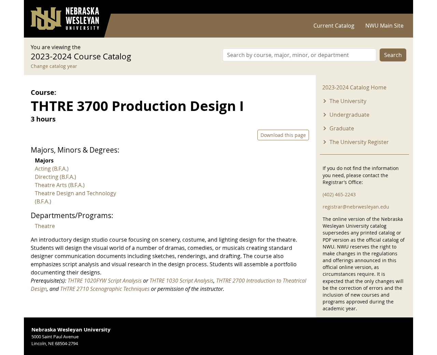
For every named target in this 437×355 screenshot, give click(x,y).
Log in (397, 7)
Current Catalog (333, 25)
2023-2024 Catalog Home (354, 87)
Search (393, 55)
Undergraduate (349, 114)
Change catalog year (54, 66)
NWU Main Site (384, 25)
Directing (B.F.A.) (55, 177)
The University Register (359, 142)
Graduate (341, 128)
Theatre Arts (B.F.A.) (60, 185)
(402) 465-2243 (339, 194)
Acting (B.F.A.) (52, 168)
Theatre (45, 226)
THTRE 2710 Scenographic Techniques (105, 289)
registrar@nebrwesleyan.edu (356, 206)
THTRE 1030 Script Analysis (181, 280)
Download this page (283, 135)
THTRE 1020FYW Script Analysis (105, 280)
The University (347, 101)
